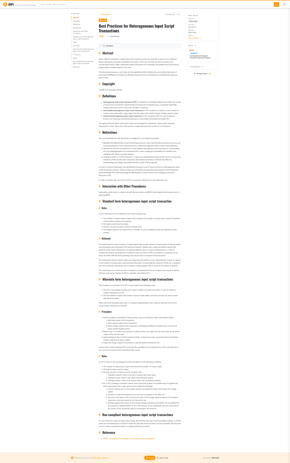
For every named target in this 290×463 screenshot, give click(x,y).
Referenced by (197, 67)
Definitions (76, 24)
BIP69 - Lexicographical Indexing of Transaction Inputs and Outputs (128, 438)
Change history (203, 74)
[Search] (276, 4)
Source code (163, 458)
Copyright (76, 21)
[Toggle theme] (284, 4)
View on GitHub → (194, 38)
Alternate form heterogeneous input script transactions (83, 50)
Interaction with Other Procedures (80, 32)
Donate (151, 458)
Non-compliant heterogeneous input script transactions (83, 62)
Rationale (76, 46)
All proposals (106, 14)
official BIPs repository (101, 458)
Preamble (109, 46)
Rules (75, 42)
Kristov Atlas (193, 21)
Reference (76, 67)
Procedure (76, 55)
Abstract (76, 18)
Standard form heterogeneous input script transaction (83, 38)
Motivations (77, 28)
